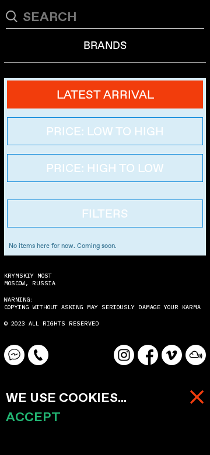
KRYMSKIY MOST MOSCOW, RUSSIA (29, 279)
